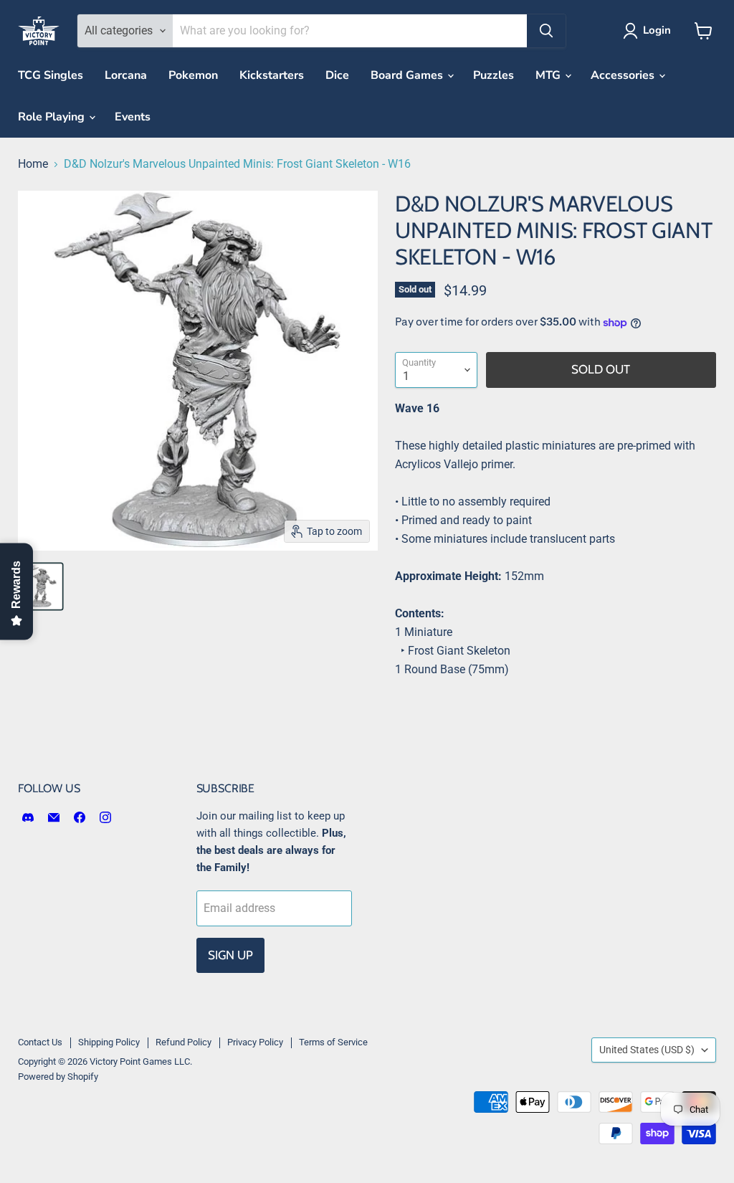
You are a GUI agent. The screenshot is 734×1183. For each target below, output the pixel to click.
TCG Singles (50, 75)
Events (133, 117)
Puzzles (493, 75)
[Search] (546, 30)
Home (33, 164)
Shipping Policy (109, 1042)
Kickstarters (271, 75)
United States (647, 1049)
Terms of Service (333, 1042)
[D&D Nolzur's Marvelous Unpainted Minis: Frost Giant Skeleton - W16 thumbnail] (39, 586)
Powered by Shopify (58, 1076)
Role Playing (52, 117)
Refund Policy (183, 1042)
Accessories (624, 75)
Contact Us (40, 1042)
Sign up (230, 955)
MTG (549, 75)
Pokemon (193, 75)
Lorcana (126, 75)
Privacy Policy (255, 1042)
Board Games (408, 75)
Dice (337, 75)
